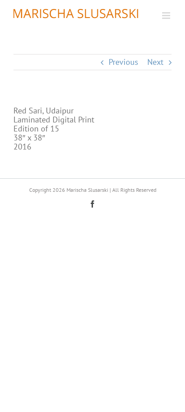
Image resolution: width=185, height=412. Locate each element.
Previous (123, 62)
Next (155, 62)
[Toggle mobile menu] (167, 15)
